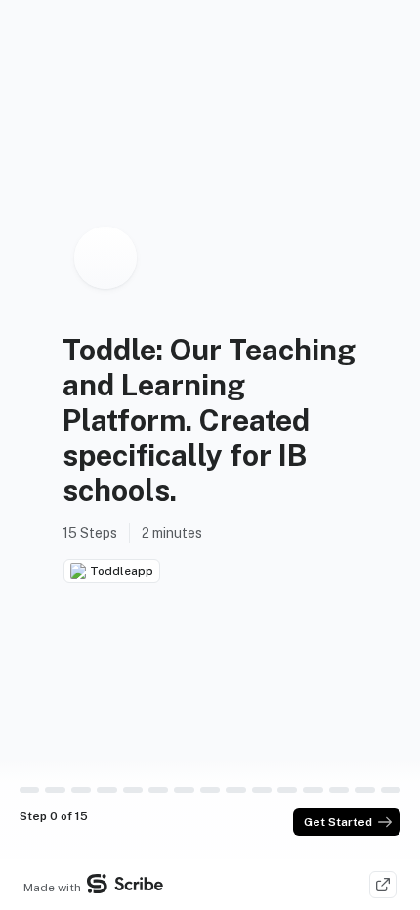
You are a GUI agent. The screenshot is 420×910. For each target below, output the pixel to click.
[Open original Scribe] (383, 884)
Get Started (338, 822)
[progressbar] (29, 790)
